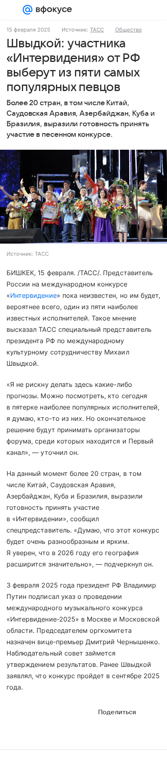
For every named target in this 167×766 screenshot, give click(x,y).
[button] (83, 197)
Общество (128, 29)
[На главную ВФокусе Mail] (52, 9)
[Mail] (27, 9)
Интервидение (33, 295)
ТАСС (97, 29)
